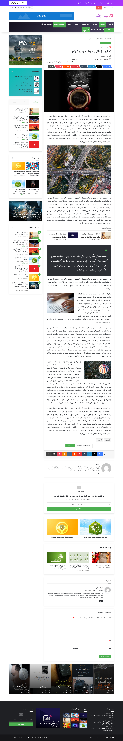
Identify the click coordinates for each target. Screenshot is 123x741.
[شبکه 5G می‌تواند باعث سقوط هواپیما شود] (73, 235)
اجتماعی (103, 24)
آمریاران (91, 738)
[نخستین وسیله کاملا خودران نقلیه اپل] (18, 166)
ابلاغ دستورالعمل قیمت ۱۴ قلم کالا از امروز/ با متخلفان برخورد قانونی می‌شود (76, 8)
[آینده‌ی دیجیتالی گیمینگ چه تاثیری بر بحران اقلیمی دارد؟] (75, 725)
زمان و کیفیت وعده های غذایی (103, 565)
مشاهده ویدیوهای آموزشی (17, 3)
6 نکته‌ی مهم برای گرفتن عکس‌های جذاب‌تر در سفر (21, 110)
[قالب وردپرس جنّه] (104, 15)
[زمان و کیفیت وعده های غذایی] (101, 557)
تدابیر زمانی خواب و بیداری (34, 190)
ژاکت (107, 60)
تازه (24, 102)
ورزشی (69, 24)
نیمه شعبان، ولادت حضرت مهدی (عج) (21, 135)
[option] (25, 211)
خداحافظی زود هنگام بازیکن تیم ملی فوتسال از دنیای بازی (20, 118)
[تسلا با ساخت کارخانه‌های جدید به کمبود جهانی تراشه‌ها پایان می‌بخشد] (34, 144)
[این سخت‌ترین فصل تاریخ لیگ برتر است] (67, 715)
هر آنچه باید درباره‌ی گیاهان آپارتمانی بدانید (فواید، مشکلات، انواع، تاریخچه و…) (79, 567)
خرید (10, 738)
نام (110, 641)
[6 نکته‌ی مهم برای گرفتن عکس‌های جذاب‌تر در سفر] (106, 235)
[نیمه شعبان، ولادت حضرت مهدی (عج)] (34, 136)
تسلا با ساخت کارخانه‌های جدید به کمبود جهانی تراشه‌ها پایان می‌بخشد (20, 144)
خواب (99, 440)
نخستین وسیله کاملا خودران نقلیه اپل (19, 172)
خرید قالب (108, 30)
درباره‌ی (28, 738)
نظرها (14, 102)
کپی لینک (70, 445)
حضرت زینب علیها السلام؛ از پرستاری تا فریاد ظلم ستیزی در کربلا (25, 217)
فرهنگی (76, 24)
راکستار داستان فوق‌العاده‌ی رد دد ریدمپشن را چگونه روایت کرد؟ (20, 127)
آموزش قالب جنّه (45, 24)
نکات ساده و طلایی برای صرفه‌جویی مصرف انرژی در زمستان (57, 566)
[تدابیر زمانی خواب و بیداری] (32, 184)
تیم (24, 738)
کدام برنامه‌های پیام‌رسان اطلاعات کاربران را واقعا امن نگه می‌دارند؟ (32, 173)
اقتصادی (95, 24)
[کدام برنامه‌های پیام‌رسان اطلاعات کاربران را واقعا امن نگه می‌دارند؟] (32, 166)
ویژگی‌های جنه (59, 24)
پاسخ (101, 601)
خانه (110, 24)
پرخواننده (35, 102)
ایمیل (109, 648)
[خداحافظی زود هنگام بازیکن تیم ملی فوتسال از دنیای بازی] (34, 119)
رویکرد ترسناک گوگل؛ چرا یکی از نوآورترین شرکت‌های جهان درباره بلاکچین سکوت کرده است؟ (20, 285)
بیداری (107, 440)
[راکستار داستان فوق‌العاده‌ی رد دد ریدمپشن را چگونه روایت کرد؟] (75, 720)
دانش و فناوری (85, 24)
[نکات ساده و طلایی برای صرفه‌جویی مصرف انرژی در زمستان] (56, 557)
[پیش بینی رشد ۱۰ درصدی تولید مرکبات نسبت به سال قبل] (67, 725)
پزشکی (102, 43)
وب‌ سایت (75, 648)
